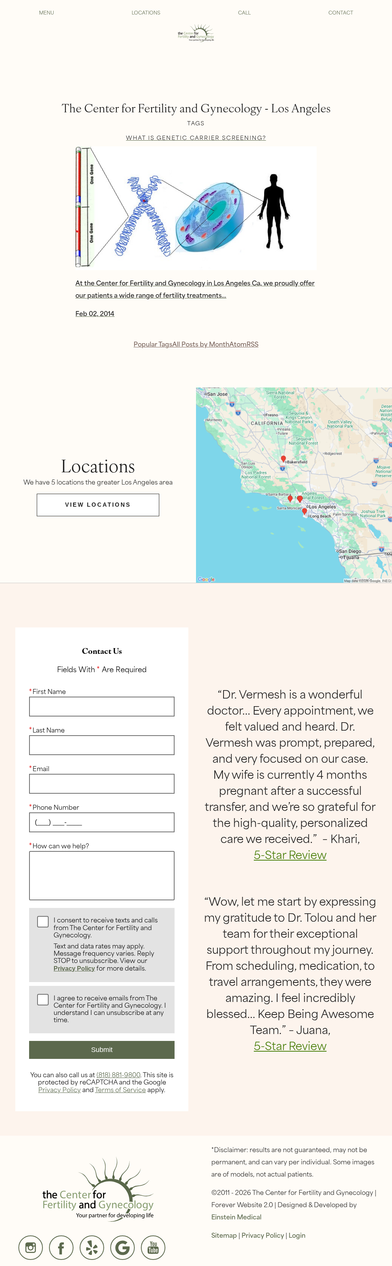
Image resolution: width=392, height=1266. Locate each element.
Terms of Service (120, 1089)
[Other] (92, 1247)
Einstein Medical (236, 1216)
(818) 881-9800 (118, 1074)
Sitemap (224, 1235)
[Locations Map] (294, 484)
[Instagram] (30, 1247)
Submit (102, 1050)
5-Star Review (290, 854)
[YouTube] (153, 1247)
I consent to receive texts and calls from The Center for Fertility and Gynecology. (106, 944)
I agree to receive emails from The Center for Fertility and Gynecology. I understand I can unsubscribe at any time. (110, 1009)
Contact (340, 12)
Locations (146, 12)
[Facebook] (61, 1247)
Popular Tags (153, 344)
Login (297, 1235)
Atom (238, 344)
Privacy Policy (74, 968)
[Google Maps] (122, 1247)
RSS (252, 344)
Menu (46, 12)
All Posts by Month (200, 344)
